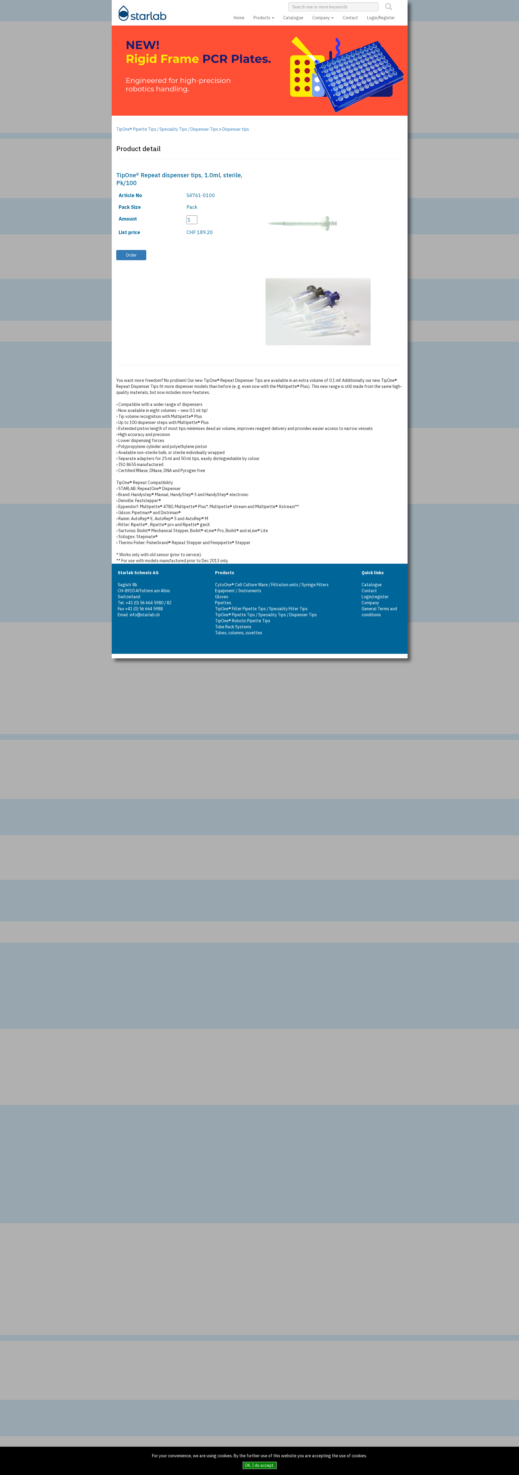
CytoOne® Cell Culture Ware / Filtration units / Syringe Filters (272, 584)
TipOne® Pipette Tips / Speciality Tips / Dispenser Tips (167, 129)
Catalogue (293, 17)
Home (239, 17)
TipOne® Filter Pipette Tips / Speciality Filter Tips (261, 608)
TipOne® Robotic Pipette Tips (242, 620)
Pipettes (223, 602)
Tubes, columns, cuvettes (238, 632)
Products (262, 17)
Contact (350, 17)
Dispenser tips (235, 129)
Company (321, 17)
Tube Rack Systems (233, 626)
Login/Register (381, 17)
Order (131, 255)
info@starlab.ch (145, 614)
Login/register (375, 596)
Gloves (221, 596)
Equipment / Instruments (238, 590)
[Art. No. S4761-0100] (296, 224)
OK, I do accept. (260, 1465)
